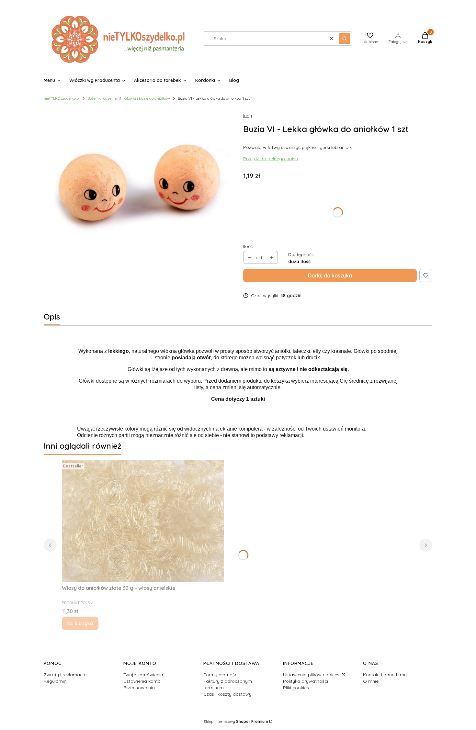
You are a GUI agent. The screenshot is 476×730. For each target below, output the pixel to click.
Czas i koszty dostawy (227, 694)
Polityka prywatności (305, 681)
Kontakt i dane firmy (385, 675)
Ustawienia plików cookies (312, 675)
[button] (344, 38)
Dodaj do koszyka (330, 275)
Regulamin (55, 681)
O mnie (371, 681)
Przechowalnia (139, 688)
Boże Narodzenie (102, 98)
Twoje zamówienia (143, 675)
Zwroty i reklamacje (65, 675)
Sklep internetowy (236, 721)
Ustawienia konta (142, 681)
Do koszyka (80, 623)
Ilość (248, 246)
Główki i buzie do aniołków (147, 98)
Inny (247, 115)
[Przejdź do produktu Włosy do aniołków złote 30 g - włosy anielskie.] (143, 521)
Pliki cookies (296, 688)
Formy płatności (220, 675)
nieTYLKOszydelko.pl (62, 98)
